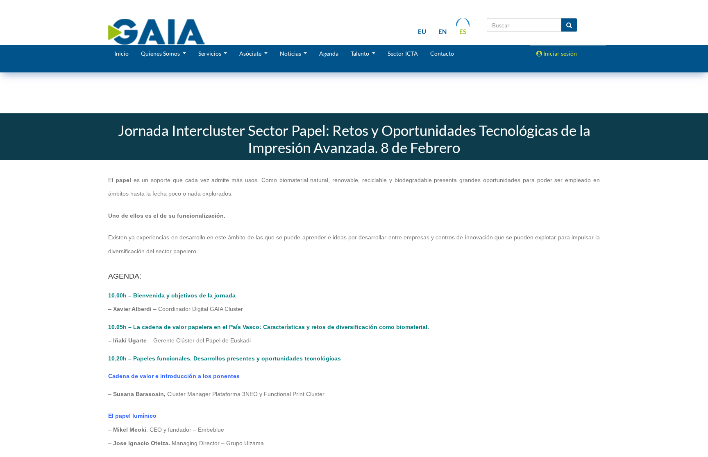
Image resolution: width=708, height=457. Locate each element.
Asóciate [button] (251, 53)
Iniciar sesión (559, 53)
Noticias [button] (291, 53)
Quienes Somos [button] (161, 53)
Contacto (442, 53)
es (462, 31)
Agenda (328, 53)
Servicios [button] (210, 53)
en (442, 31)
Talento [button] (360, 53)
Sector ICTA (403, 53)
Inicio (121, 53)
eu (422, 31)
